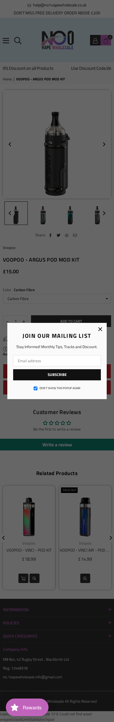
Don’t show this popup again (59, 388)
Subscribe (57, 374)
